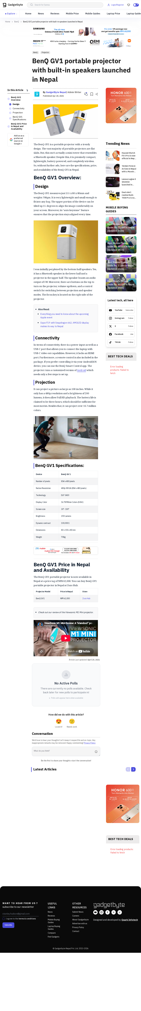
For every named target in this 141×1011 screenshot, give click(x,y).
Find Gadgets (53, 936)
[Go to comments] (86, 94)
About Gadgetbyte (80, 919)
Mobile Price (72, 14)
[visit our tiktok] (119, 912)
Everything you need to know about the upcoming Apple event (64, 316)
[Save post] (92, 94)
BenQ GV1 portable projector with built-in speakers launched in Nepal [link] (53, 21)
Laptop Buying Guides (54, 928)
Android (81, 370)
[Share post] (96, 94)
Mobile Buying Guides (54, 921)
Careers (75, 915)
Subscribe (8, 925)
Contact (75, 931)
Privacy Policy (90, 743)
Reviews (55, 14)
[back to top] (132, 1004)
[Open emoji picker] (97, 751)
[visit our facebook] (107, 912)
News (41, 14)
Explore (11, 14)
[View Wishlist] (128, 5)
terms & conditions (27, 918)
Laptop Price (113, 14)
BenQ (16, 21)
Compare (52, 933)
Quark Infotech (129, 920)
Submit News (77, 912)
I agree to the (21, 918)
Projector (45, 52)
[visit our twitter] (113, 912)
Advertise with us (79, 923)
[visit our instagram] (101, 912)
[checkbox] (3, 919)
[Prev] (128, 769)
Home (28, 14)
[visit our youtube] (95, 912)
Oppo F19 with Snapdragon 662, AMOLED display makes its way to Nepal (64, 324)
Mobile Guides (92, 14)
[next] (133, 769)
